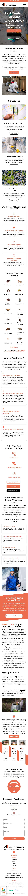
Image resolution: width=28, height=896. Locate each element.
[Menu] (24, 4)
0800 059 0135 (13, 810)
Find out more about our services (14, 351)
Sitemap (23, 893)
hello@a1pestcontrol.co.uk (14, 815)
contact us (20, 352)
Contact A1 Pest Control (14, 799)
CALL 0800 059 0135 (14, 1)
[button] (13, 490)
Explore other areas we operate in (14, 877)
